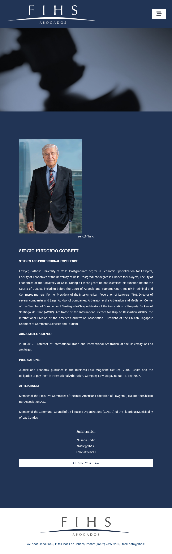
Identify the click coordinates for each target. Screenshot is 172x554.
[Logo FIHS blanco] (52, 4)
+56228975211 (86, 452)
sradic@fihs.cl (86, 446)
